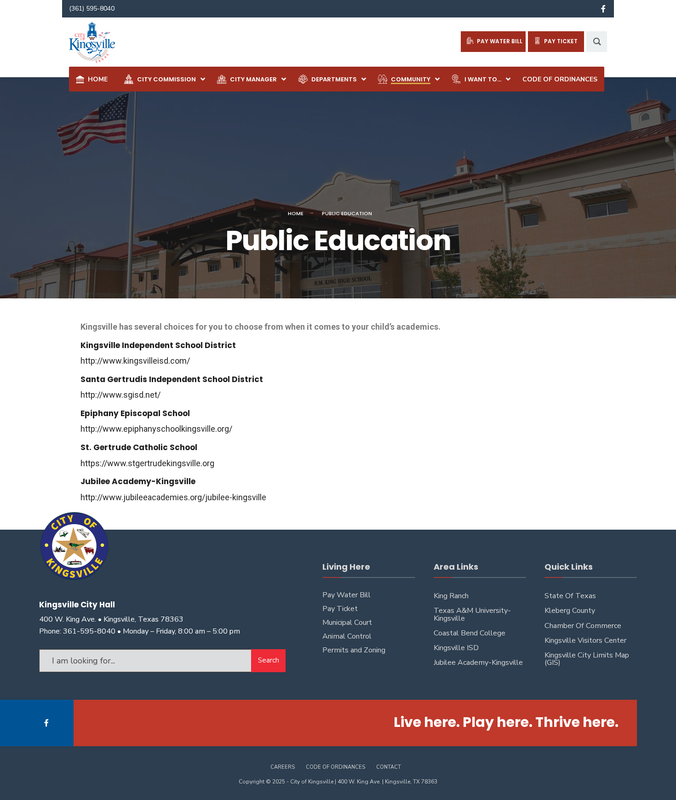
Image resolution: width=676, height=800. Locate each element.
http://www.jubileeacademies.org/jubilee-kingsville (173, 497)
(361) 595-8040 (92, 8)
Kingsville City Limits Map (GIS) (586, 659)
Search (268, 660)
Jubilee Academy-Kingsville (478, 662)
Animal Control (347, 636)
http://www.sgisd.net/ (120, 395)
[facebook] (603, 8)
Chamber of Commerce (582, 626)
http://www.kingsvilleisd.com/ (135, 361)
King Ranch (451, 596)
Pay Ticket (340, 609)
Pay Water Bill (346, 595)
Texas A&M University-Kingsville (472, 614)
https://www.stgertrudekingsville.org (147, 463)
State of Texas (570, 596)
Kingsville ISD (456, 648)
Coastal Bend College (469, 633)
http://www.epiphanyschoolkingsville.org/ (156, 429)
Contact (388, 767)
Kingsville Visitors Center (585, 640)
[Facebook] (47, 723)
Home (296, 213)
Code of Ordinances (335, 767)
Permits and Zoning (353, 650)
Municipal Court (347, 622)
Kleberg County (569, 611)
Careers (282, 767)
